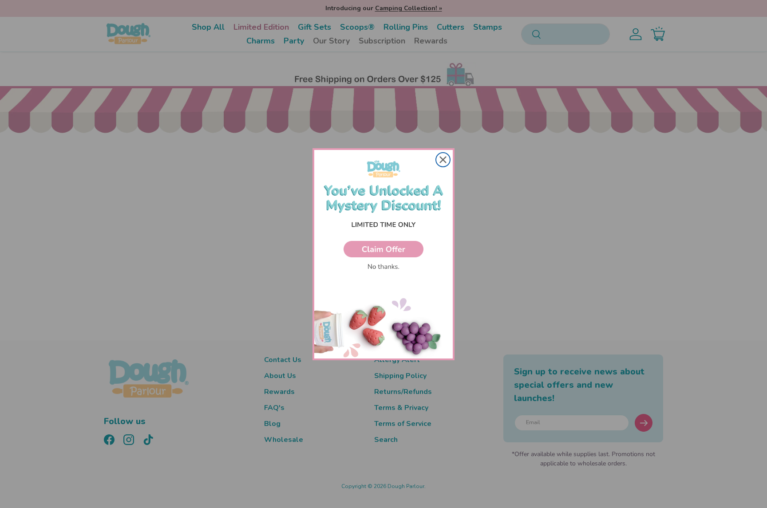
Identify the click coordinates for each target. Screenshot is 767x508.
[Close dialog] (443, 160)
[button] (383, 249)
